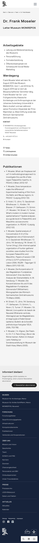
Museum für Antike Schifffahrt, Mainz (16, 402)
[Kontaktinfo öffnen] (34, 539)
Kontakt (7, 139)
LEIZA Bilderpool (8, 492)
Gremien (5, 464)
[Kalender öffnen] (29, 539)
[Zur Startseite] (5, 4)
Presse (5, 485)
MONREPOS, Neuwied (10, 406)
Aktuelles (5, 506)
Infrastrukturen (8, 423)
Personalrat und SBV (10, 471)
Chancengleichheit (9, 467)
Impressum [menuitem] (20, 518)
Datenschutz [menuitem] (11, 518)
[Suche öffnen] (23, 539)
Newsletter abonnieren (25, 385)
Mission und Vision (9, 444)
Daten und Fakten (9, 496)
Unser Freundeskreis (10, 479)
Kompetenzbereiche (10, 427)
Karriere (5, 460)
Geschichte (6, 448)
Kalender (5, 509)
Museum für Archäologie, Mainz (14, 399)
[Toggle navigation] (35, 4)
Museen (5, 395)
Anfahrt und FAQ (8, 456)
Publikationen (7, 431)
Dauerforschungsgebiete (11, 420)
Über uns (10, 12)
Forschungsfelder (9, 416)
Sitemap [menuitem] (4, 518)
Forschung (7, 412)
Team (16, 12)
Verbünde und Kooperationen (13, 435)
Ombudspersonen (9, 475)
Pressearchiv (7, 488)
